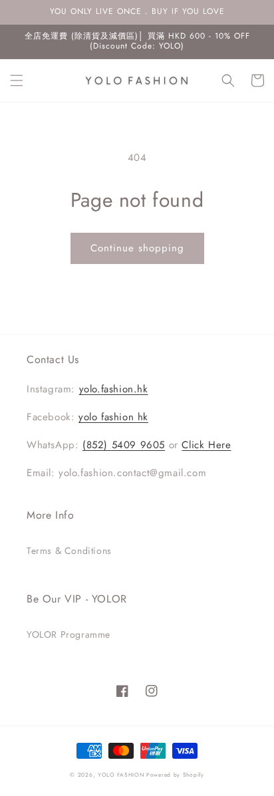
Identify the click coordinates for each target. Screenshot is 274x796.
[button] (16, 80)
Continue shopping (137, 248)
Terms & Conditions (69, 550)
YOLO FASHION (121, 775)
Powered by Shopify (175, 775)
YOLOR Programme (68, 634)
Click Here (206, 445)
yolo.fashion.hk (113, 389)
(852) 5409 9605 (123, 445)
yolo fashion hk (113, 417)
